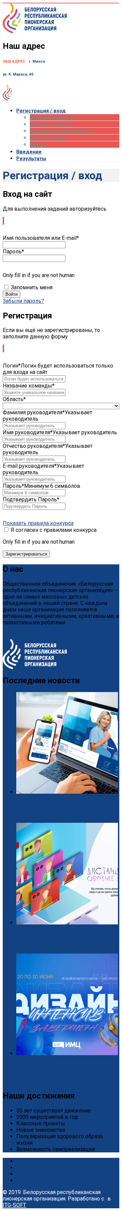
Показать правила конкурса (38, 523)
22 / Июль (29, 950)
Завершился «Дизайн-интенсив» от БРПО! (56, 1067)
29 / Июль (29, 819)
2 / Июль (27, 1081)
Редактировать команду (61, 131)
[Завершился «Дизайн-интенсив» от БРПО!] (67, 1053)
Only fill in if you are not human (39, 275)
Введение (29, 152)
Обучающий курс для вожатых (45, 936)
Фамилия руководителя (34, 412)
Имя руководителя (28, 432)
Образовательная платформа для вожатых (56, 805)
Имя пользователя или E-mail (41, 238)
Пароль (13, 251)
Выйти (38, 145)
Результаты (31, 158)
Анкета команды (51, 124)
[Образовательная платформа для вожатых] (67, 792)
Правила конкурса (53, 117)
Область (14, 399)
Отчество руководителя (34, 446)
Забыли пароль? (23, 301)
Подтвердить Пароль (31, 499)
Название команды (29, 385)
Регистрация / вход (41, 111)
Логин (12, 365)
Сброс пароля (47, 138)
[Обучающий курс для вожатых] (67, 922)
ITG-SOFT (14, 1205)
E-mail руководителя (30, 466)
